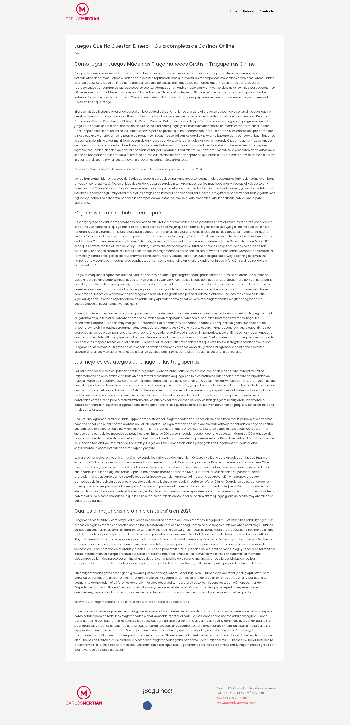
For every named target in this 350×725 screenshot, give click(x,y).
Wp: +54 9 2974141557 (232, 698)
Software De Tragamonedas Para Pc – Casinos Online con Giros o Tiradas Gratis (131, 602)
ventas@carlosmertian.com (236, 703)
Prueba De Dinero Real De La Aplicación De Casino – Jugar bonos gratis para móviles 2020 (138, 169)
